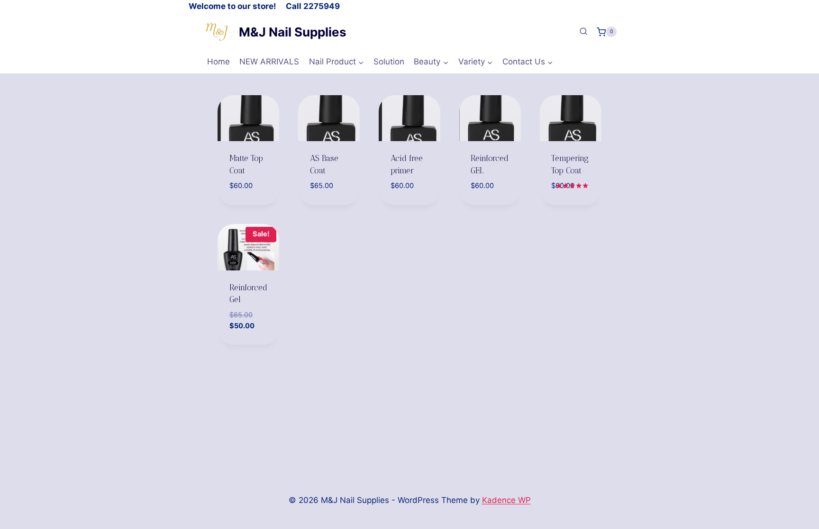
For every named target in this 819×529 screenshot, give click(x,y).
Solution (388, 61)
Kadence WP (506, 500)
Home (218, 61)
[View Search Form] (583, 31)
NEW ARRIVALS (269, 61)
